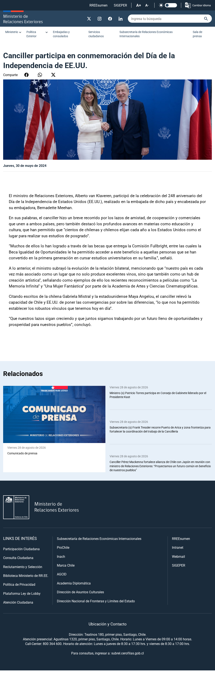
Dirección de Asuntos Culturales (80, 592)
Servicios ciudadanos (96, 34)
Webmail (178, 556)
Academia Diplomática (74, 583)
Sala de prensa (197, 34)
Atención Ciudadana (18, 602)
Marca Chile (66, 565)
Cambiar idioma (201, 5)
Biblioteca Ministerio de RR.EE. (25, 575)
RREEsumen (98, 5)
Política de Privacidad (19, 584)
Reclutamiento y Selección (22, 566)
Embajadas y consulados (61, 34)
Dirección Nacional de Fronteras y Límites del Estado (96, 601)
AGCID (62, 574)
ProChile (63, 547)
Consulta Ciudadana (18, 557)
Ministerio (11, 32)
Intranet (177, 547)
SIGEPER (120, 5)
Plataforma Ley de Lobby (22, 593)
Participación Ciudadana (21, 549)
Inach (61, 556)
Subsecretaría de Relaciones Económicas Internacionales (146, 34)
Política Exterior (31, 34)
